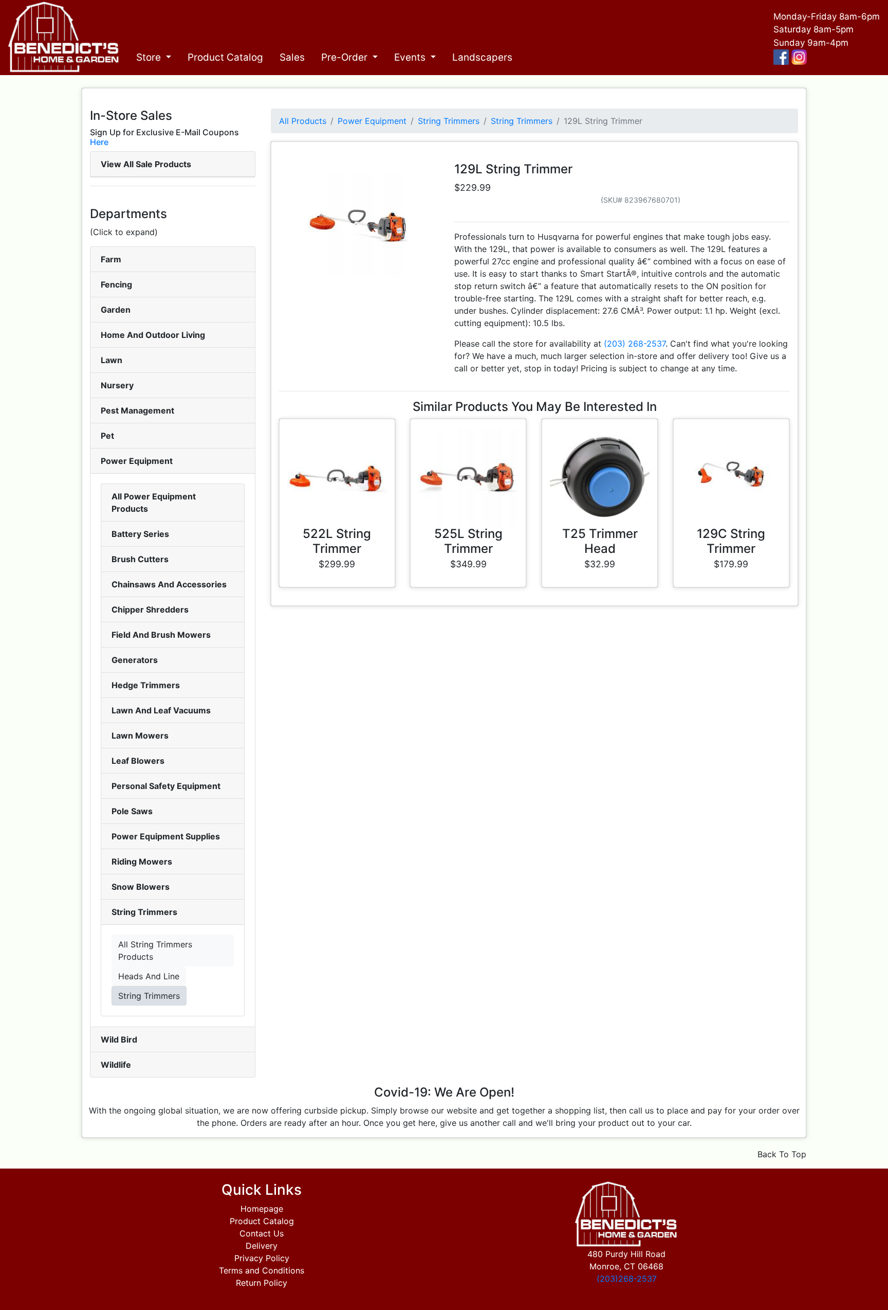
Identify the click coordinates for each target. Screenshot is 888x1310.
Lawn (111, 360)
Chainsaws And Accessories (169, 584)
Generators (135, 660)
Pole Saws (132, 811)
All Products (302, 121)
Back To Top (781, 1154)
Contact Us (261, 1233)
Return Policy (261, 1283)
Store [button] (149, 57)
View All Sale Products (146, 164)
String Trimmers (144, 912)
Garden (116, 309)
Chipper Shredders (150, 609)
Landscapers (482, 57)
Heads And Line (148, 976)
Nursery (117, 385)
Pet (107, 435)
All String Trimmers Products (155, 950)
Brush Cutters (140, 559)
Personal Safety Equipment (166, 786)
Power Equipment (137, 461)
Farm (111, 259)
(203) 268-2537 (634, 343)
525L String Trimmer (468, 541)
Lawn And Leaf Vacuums (161, 710)
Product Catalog (225, 57)
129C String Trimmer (731, 541)
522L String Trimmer (337, 541)
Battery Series (140, 534)
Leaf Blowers (138, 761)
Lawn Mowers (140, 735)
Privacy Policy (261, 1258)
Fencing (116, 284)
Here (99, 142)
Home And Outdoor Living (153, 335)
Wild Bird (119, 1039)
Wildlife (116, 1065)
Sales (292, 57)
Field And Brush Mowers (161, 635)
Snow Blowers (141, 887)
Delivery (262, 1246)
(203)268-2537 (627, 1278)
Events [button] (411, 57)
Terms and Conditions (261, 1270)
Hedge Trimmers (146, 685)
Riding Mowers (142, 861)
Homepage (261, 1209)
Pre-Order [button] (345, 57)
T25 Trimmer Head (600, 541)
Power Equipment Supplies (166, 836)
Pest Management (137, 410)
